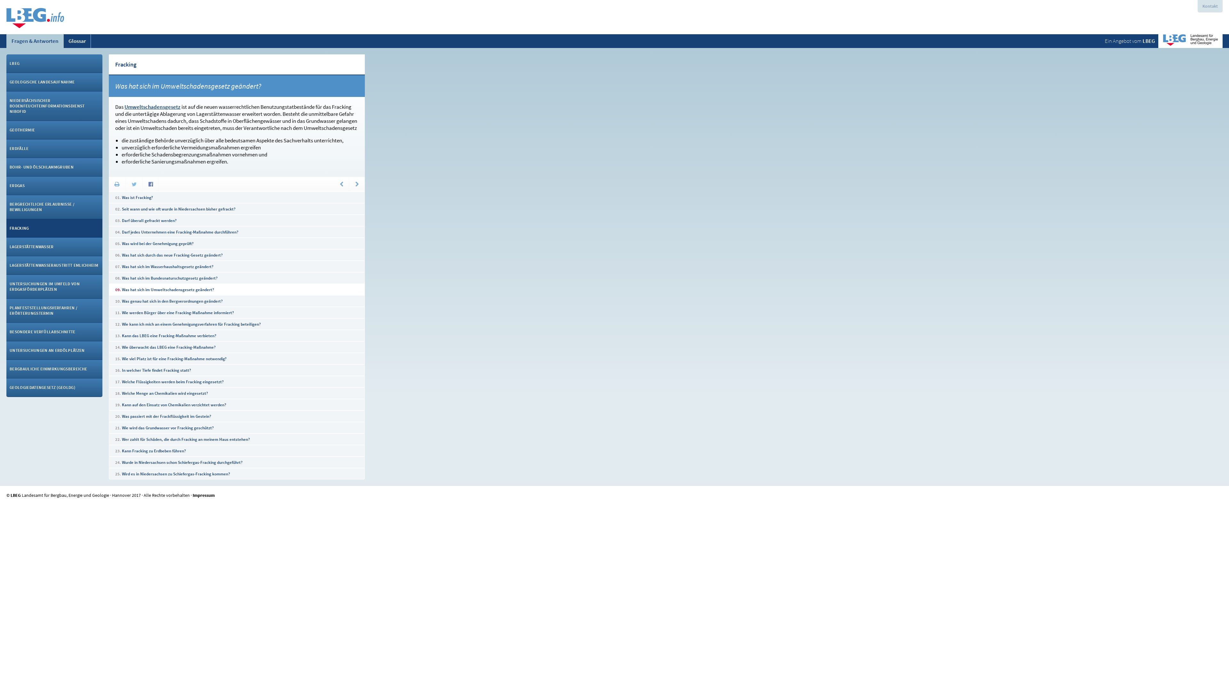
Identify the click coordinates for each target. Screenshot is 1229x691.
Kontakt (1210, 6)
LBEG (16, 495)
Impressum (204, 495)
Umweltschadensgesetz (153, 106)
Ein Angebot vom (1130, 40)
